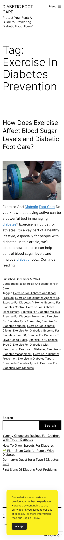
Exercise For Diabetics (27, 330)
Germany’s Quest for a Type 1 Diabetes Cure (31, 461)
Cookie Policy (31, 518)
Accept (19, 526)
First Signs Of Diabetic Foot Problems (30, 469)
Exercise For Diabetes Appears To (37, 298)
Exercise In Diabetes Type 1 (35, 358)
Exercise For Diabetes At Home (23, 302)
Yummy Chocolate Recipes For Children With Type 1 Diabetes (31, 437)
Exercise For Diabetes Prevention (24, 316)
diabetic (23, 259)
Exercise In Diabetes (32, 349)
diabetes (9, 224)
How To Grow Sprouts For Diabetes (28, 445)
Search (8, 418)
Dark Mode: (48, 535)
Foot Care (47, 207)
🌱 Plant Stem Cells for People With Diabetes (28, 452)
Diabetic (31, 207)
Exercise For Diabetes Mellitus (40, 311)
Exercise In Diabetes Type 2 (21, 363)
